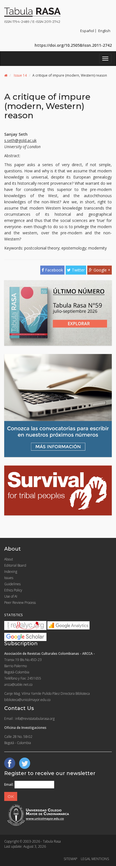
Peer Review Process (20, 602)
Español (87, 30)
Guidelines (12, 584)
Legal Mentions (95, 858)
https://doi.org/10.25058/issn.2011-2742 (73, 45)
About (8, 559)
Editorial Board (15, 565)
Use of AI (10, 596)
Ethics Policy (13, 590)
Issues (8, 577)
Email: (9, 784)
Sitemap (70, 858)
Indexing (10, 571)
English (104, 30)
